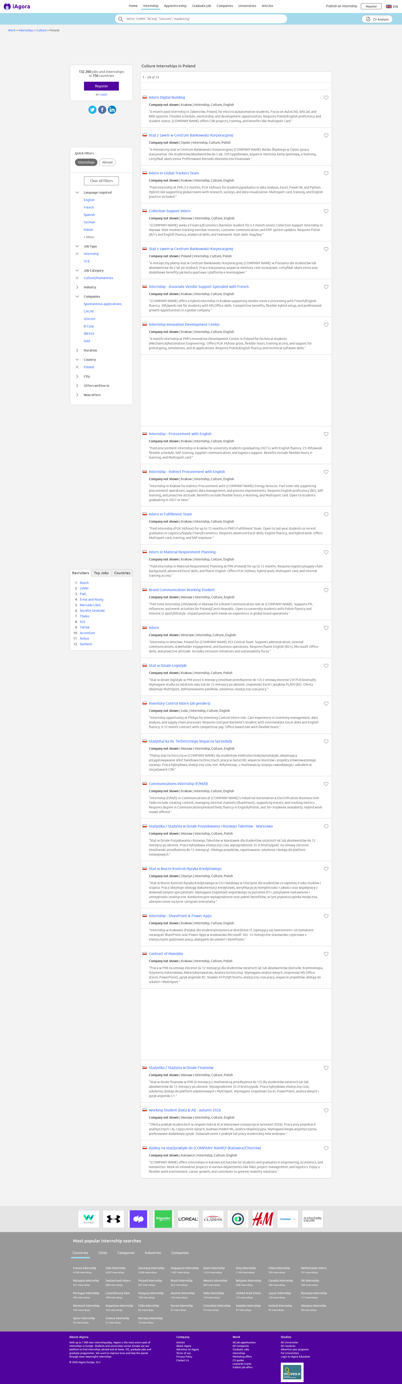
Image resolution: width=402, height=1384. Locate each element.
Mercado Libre (90, 605)
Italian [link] (88, 229)
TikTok (84, 627)
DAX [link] (87, 341)
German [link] (89, 222)
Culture (42, 30)
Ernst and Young (91, 599)
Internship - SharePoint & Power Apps (180, 916)
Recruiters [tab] (80, 573)
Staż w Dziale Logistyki (168, 665)
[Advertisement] (201, 49)
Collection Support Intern (170, 211)
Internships (26, 30)
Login (103, 94)
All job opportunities (244, 1342)
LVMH (84, 588)
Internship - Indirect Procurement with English (187, 471)
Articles (267, 6)
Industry (90, 287)
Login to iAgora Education (295, 1356)
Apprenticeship (175, 6)
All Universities (289, 1342)
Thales (84, 616)
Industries (153, 1253)
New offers (92, 395)
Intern (154, 627)
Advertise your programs (295, 1349)
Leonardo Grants (242, 1363)
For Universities (290, 1353)
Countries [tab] (122, 573)
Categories (126, 1253)
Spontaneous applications (102, 304)
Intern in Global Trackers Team (174, 173)
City (87, 376)
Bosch (84, 583)
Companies (225, 6)
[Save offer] (326, 97)
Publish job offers (243, 1367)
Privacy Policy (184, 1356)
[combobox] (201, 18)
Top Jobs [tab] (101, 573)
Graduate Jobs (241, 1349)
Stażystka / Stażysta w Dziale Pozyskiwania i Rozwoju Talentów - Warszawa (211, 826)
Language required (98, 192)
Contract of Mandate (166, 953)
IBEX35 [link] (89, 333)
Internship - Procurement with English (180, 434)
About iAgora (183, 1345)
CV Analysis (380, 19)
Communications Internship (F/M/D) (178, 784)
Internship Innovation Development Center (184, 324)
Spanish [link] (89, 215)
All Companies (241, 1345)
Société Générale (92, 610)
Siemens (86, 644)
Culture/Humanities (98, 278)
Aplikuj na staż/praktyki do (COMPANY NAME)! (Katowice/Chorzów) (205, 1148)
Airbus (84, 638)
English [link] (89, 200)
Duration (90, 350)
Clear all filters (101, 181)
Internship (150, 6)
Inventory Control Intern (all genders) (179, 703)
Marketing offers (242, 1356)
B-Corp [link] (89, 326)
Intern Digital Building (167, 97)
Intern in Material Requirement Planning (182, 552)
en (395, 7)
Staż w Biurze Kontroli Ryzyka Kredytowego (185, 868)
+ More (89, 237)
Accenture (87, 633)
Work (12, 30)
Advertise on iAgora (187, 1349)
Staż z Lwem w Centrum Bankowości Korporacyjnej (191, 135)
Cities (102, 1253)
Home (133, 6)
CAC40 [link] (89, 311)
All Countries (288, 1345)
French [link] (89, 207)
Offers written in (96, 386)
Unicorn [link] (89, 319)
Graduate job (201, 6)
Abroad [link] (107, 162)
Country (90, 359)
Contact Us (182, 1360)
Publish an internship (341, 6)
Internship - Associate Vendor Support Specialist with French (199, 286)
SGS (82, 622)
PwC (83, 594)
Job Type (90, 246)
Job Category (94, 270)
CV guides (238, 1360)
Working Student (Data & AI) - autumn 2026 (185, 1110)
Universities (247, 6)
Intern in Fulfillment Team (170, 514)
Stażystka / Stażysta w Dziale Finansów (181, 1067)
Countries (80, 1253)
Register (101, 86)
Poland (89, 367)
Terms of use (183, 1353)
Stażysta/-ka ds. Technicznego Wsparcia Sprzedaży (190, 741)
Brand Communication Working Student (182, 590)
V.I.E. (87, 261)
